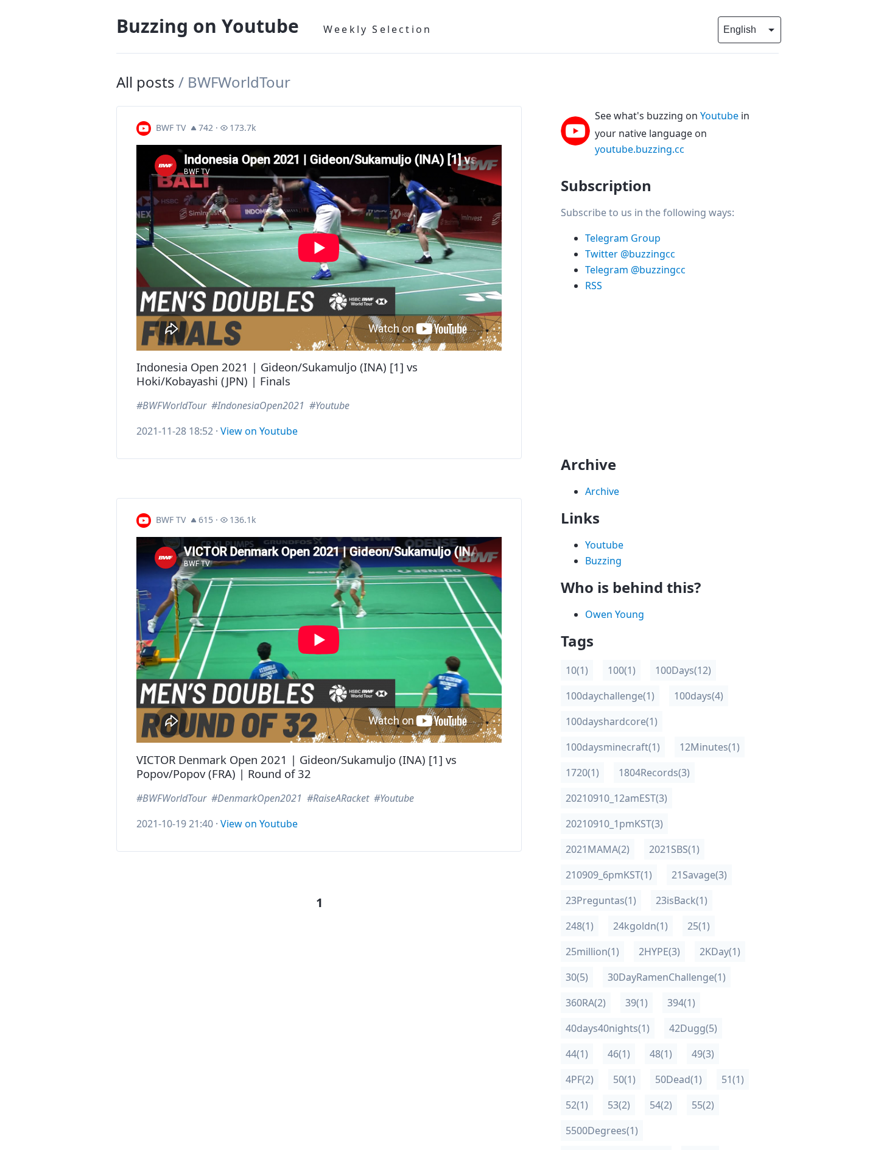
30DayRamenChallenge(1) (667, 977)
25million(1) (592, 951)
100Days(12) (683, 670)
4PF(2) (580, 1079)
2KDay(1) (720, 951)
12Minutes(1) (709, 747)
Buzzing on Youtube (207, 25)
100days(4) (698, 696)
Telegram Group (623, 238)
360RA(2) (586, 1002)
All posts (145, 82)
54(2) (661, 1105)
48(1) (661, 1054)
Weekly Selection (377, 29)
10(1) (577, 670)
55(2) (703, 1105)
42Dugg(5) (693, 1028)
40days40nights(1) (608, 1028)
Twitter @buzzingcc (630, 254)
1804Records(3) (654, 772)
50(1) (624, 1079)
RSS (593, 285)
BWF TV (171, 127)
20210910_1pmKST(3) (614, 823)
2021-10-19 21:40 (174, 823)
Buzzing (603, 560)
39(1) (636, 1002)
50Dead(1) (678, 1079)
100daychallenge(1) (610, 696)
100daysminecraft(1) (613, 747)
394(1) (681, 1002)
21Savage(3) (699, 875)
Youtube (719, 115)
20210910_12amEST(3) (616, 798)
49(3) (703, 1054)
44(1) (577, 1054)
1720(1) (582, 772)
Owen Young (614, 614)
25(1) (698, 926)
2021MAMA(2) (598, 849)
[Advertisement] (660, 379)
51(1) (732, 1079)
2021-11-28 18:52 (174, 431)
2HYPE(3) (659, 951)
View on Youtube (259, 431)
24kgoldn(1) (640, 926)
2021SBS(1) (674, 849)
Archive (602, 491)
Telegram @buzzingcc (635, 269)
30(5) (577, 977)
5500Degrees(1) (602, 1130)
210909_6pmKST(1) (609, 875)
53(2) (619, 1105)
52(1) (577, 1105)
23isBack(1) (681, 900)
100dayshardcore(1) (612, 721)
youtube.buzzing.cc (639, 149)
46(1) (619, 1054)
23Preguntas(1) (601, 900)
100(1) (622, 670)
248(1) (580, 926)
